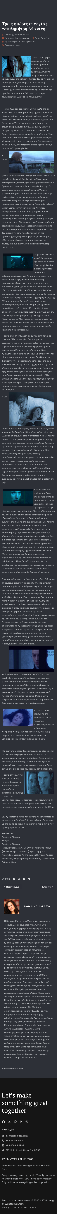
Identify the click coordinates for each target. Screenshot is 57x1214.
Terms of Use (19, 1207)
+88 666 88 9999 (15, 1145)
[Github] (15, 1122)
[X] (19, 878)
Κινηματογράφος (22, 38)
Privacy (5, 1207)
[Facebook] (14, 878)
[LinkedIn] (24, 878)
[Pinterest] (29, 878)
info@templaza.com (17, 1135)
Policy (33, 1207)
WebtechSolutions (14, 1203)
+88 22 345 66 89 (15, 1140)
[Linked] (21, 1122)
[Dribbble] (27, 1122)
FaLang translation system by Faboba (12, 1068)
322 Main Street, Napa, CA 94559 (23, 1150)
